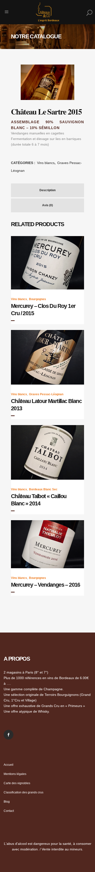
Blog (7, 801)
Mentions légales (15, 774)
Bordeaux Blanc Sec (43, 489)
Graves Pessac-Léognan (46, 394)
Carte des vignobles (17, 783)
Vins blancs (46, 163)
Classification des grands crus (23, 792)
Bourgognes (37, 299)
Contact (9, 811)
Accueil (8, 764)
